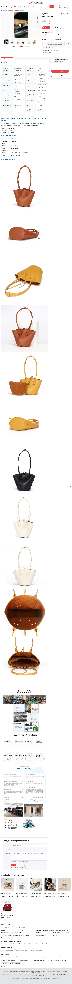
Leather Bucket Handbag (8, 950)
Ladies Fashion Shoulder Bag (9, 960)
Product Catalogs (21, 927)
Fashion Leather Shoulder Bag (37, 960)
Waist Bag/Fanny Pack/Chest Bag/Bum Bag (10, 932)
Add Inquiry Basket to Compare (21, 46)
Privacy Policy (57, 978)
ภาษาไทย (67, 974)
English (11, 974)
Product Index (64, 971)
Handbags (17, 10)
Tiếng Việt (34, 975)
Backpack (21, 932)
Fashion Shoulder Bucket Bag (36, 950)
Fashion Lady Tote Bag (23, 960)
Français (25, 974)
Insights (38, 972)
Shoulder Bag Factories (44, 957)
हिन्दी (63, 974)
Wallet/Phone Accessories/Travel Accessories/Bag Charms (14, 935)
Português (21, 974)
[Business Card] (69, 65)
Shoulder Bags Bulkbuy (15, 963)
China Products (13, 971)
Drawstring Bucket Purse (21, 950)
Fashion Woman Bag (31, 957)
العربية (51, 974)
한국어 (55, 974)
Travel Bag (21, 930)
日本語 (59, 974)
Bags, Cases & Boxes (9, 10)
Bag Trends (5, 963)
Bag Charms (38, 932)
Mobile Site (34, 972)
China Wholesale (34, 971)
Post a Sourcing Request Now (18, 867)
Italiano (37, 974)
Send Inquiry (46, 27)
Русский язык (31, 974)
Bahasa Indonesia (40, 975)
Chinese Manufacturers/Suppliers (23, 971)
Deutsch (41, 974)
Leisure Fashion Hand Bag (53, 960)
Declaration (50, 978)
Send (13, 865)
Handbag (3, 930)
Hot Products (5, 971)
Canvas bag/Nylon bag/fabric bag (60, 930)
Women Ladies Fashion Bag (58, 957)
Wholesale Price (42, 971)
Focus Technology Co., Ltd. (27, 978)
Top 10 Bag (64, 960)
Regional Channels (56, 971)
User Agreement (44, 978)
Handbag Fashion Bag (19, 957)
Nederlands (47, 974)
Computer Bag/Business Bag (25, 935)
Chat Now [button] (57, 27)
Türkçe (29, 975)
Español (15, 974)
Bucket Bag (22, 10)
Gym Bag (55, 935)
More (2, 966)
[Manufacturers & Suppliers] (36, 2)
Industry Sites (49, 971)
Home (2, 10)
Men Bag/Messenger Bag (41, 935)
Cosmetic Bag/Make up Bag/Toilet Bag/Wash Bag (47, 930)
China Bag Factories (7, 957)
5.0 (56, 61)
